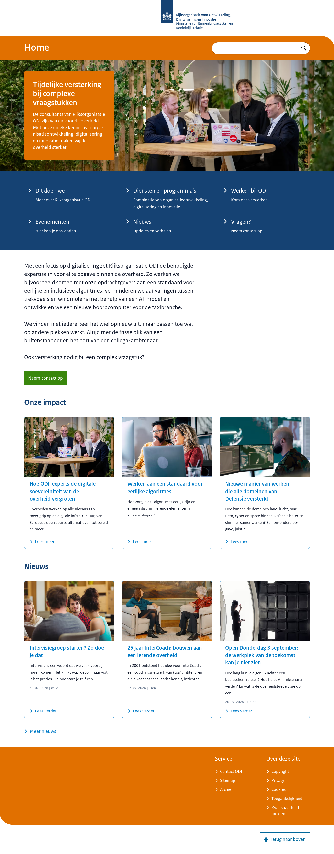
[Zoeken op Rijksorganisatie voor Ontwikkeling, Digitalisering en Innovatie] (304, 48)
